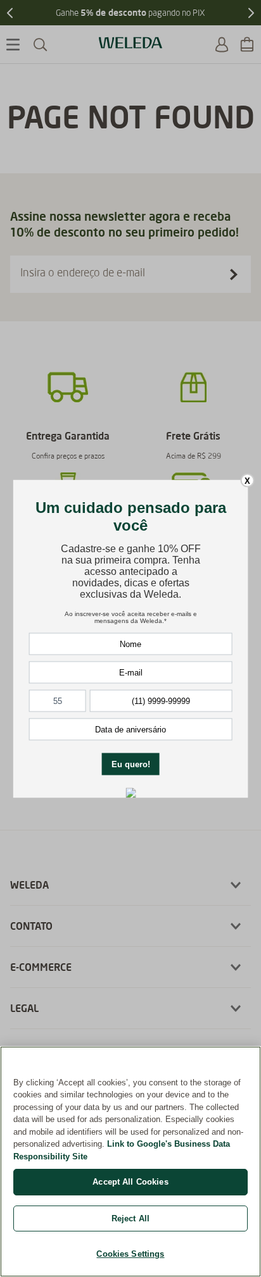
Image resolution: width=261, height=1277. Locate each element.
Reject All (130, 1218)
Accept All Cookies (130, 1182)
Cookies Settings (130, 1254)
